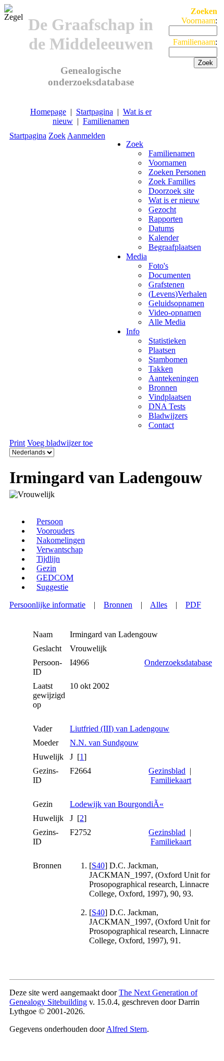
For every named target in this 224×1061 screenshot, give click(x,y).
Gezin (46, 568)
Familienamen (106, 121)
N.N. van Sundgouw (104, 742)
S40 (98, 865)
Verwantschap (59, 549)
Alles (158, 604)
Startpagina (94, 111)
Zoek (57, 135)
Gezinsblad (166, 770)
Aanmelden (86, 135)
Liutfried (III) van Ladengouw (119, 728)
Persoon (49, 521)
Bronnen (118, 604)
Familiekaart (171, 780)
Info (133, 331)
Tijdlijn (48, 558)
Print (17, 442)
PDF (193, 604)
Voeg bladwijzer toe (60, 442)
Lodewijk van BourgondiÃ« (117, 804)
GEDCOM (54, 577)
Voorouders (55, 530)
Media (136, 256)
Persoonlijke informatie (47, 604)
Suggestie (52, 587)
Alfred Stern (126, 1029)
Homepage (48, 111)
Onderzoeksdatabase (178, 662)
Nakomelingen (60, 540)
